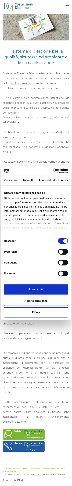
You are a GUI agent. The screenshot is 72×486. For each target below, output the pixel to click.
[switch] (63, 252)
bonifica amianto (20, 83)
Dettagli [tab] (28, 180)
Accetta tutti (36, 289)
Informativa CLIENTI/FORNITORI (51, 474)
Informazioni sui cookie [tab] (53, 180)
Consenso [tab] (10, 180)
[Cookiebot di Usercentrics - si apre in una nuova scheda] (52, 170)
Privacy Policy (8, 474)
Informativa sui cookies (26, 474)
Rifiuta (36, 312)
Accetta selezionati (36, 300)
